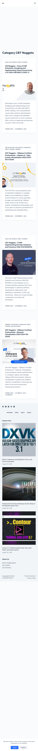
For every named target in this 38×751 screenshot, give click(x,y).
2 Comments (9, 395)
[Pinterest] (11, 406)
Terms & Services (29, 576)
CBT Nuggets (13, 62)
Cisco (6, 62)
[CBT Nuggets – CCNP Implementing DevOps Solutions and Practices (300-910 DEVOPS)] (19, 262)
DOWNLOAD (27, 147)
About (23, 412)
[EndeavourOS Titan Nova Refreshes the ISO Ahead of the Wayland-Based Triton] (19, 484)
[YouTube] (14, 406)
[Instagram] (8, 406)
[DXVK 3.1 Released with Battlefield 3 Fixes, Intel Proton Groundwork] (19, 439)
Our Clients (6, 565)
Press (16, 412)
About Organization (9, 563)
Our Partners (6, 568)
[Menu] (35, 3)
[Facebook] (3, 406)
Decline (23, 747)
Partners (10, 412)
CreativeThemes (7, 578)
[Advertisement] (19, 26)
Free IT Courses (22, 62)
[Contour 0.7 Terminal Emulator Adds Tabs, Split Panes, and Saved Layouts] (19, 528)
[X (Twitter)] (5, 406)
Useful (29, 412)
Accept (15, 747)
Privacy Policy (31, 578)
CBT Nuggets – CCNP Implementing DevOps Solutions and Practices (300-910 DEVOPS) (18, 245)
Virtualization (9, 147)
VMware (17, 149)
